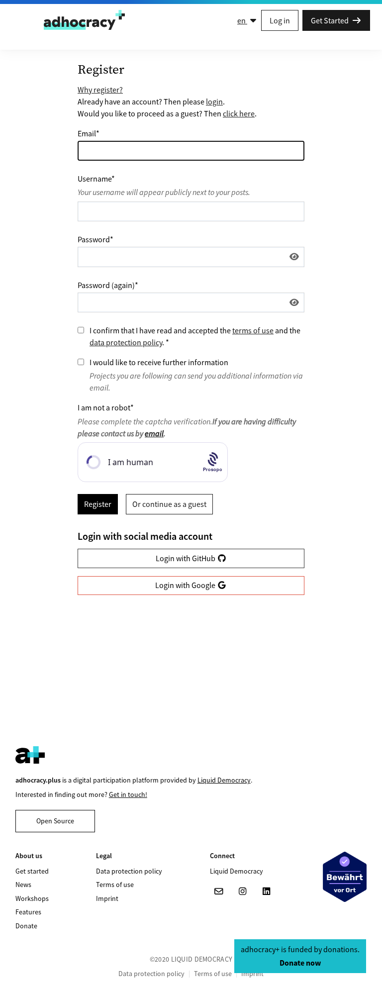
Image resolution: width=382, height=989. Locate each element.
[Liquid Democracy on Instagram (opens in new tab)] (243, 891)
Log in (280, 20)
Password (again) (108, 285)
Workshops (32, 898)
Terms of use (115, 884)
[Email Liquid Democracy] (219, 891)
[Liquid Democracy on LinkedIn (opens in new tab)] (267, 891)
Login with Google (186, 585)
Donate (26, 925)
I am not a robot (106, 407)
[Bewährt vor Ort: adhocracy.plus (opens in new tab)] (345, 876)
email (154, 433)
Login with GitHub (186, 558)
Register (97, 504)
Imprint (107, 898)
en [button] (242, 20)
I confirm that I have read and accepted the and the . (195, 336)
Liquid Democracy (224, 780)
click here (239, 113)
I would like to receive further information (159, 362)
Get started (32, 871)
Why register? (100, 90)
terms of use (253, 330)
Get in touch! (128, 794)
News (23, 884)
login (214, 101)
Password (95, 239)
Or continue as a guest (169, 504)
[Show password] (294, 257)
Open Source (55, 820)
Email (88, 133)
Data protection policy (129, 871)
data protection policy (126, 342)
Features (28, 911)
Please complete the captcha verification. (187, 427)
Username (96, 179)
